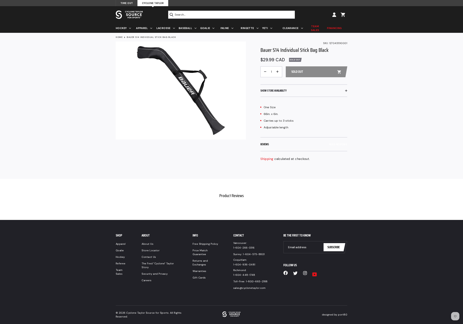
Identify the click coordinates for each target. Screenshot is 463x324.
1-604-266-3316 (244, 247)
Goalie (120, 250)
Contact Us (149, 257)
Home (119, 37)
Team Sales (119, 271)
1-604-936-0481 (244, 264)
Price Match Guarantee (200, 252)
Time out (126, 3)
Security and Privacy (155, 273)
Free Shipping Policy (205, 243)
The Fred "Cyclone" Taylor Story (158, 265)
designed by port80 (334, 314)
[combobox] (231, 15)
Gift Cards (199, 277)
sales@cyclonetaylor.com (249, 288)
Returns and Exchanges (200, 262)
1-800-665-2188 (257, 281)
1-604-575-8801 (254, 254)
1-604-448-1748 (244, 274)
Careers (146, 280)
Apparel (121, 243)
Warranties (199, 271)
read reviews (338, 144)
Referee (120, 263)
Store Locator (151, 250)
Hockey (120, 257)
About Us (147, 243)
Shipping (266, 159)
